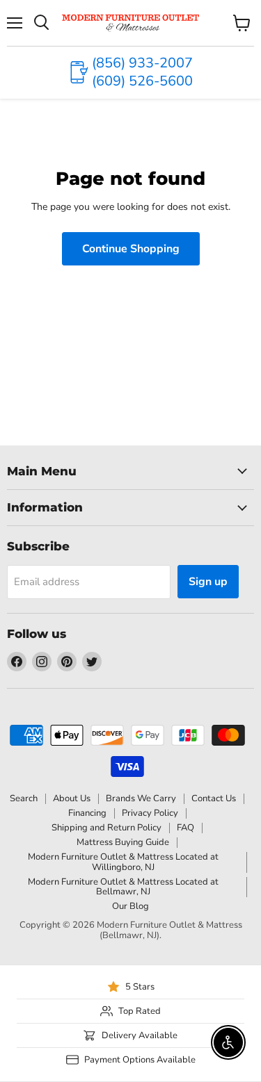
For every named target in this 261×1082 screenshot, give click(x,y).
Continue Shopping (131, 248)
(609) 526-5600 (142, 81)
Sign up (208, 581)
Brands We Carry (141, 798)
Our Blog (130, 906)
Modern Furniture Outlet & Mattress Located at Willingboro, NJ (123, 862)
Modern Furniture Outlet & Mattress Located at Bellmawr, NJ (123, 887)
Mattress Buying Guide (123, 842)
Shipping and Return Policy (106, 827)
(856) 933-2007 (142, 63)
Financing (87, 813)
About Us (71, 798)
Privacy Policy (150, 813)
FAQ (185, 827)
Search (24, 798)
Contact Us (213, 798)
